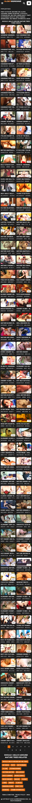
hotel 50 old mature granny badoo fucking (23, 424)
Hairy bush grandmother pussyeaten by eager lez (23, 78)
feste (13, 765)
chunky (24, 779)
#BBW (18, 109)
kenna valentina (13, 13)
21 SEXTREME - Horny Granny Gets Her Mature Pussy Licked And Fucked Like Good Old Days (23, 452)
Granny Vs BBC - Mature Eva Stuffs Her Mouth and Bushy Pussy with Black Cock (23, 596)
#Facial (10, 512)
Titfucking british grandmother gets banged (23, 93)
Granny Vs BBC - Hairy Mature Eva (8, 380)
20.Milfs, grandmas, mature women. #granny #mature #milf (8, 366)
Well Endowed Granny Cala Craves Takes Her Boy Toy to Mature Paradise (23, 323)
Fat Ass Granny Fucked (23, 726)
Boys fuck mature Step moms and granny (23, 467)
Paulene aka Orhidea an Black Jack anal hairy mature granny (23, 265)
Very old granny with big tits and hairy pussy (8, 726)
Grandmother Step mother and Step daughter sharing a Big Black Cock (8, 93)
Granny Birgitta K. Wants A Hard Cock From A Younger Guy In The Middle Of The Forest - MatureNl (8, 740)
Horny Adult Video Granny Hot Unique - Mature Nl (8, 510)
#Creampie (27, 685)
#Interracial (26, 599)
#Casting (12, 267)
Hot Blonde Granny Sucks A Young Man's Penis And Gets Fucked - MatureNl (8, 697)
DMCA (28, 795)
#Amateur (20, 51)
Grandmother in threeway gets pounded (8, 64)
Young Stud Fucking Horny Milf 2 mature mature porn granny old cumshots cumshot (23, 193)
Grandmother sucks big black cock (8, 78)
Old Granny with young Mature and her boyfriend (8, 553)
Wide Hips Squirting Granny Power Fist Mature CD (8, 424)
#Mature (15, 253)
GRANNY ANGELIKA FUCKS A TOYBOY (23, 740)
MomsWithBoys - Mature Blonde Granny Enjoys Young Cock (23, 582)
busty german (7, 775)
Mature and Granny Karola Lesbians (23, 236)
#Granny (27, 37)
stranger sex (5, 15)
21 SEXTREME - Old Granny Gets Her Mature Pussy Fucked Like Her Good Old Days (8, 409)
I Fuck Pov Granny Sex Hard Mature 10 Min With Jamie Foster (8, 582)
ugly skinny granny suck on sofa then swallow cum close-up (8, 668)
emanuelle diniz (8, 786)
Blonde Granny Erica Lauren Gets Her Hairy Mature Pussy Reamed (8, 294)
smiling (17, 779)
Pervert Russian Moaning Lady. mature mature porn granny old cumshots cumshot (23, 208)
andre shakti (21, 15)
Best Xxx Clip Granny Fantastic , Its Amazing (8, 654)
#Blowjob (11, 51)
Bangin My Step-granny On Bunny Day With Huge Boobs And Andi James (23, 683)
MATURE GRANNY (22, 352)
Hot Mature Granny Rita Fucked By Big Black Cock (8, 467)
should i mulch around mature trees (15, 761)
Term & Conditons (8, 795)
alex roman (5, 17)
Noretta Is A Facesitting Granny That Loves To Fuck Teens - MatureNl (23, 668)
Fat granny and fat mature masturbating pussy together (8, 539)
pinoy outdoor (6, 12)
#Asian (3, 37)
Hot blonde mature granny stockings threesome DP (23, 409)
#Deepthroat (13, 411)
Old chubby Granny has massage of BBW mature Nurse (23, 280)
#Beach (27, 138)
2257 (16, 796)
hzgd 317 (12, 17)
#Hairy (10, 325)
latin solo (23, 13)
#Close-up (20, 80)
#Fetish (26, 714)
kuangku (6, 790)
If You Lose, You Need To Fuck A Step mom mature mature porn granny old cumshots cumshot (23, 150)
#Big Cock (4, 80)
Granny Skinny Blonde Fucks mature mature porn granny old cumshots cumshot (8, 121)
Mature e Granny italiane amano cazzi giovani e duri (8, 265)
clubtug (19, 782)
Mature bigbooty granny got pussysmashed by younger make (8, 395)
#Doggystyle (13, 699)
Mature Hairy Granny (8, 251)
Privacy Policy (20, 795)
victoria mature (8, 772)
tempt (29, 15)
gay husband (21, 765)
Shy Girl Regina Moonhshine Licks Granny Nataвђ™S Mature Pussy (23, 553)
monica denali (19, 775)
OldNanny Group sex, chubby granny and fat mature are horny (23, 438)
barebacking (5, 18)
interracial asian (24, 18)
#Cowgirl (12, 743)
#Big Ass (14, 167)
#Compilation (6, 599)
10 (20, 750)
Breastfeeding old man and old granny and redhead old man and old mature (8, 308)
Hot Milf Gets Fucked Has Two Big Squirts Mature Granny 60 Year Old (23, 380)
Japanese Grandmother (8, 35)
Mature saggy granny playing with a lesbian (23, 222)
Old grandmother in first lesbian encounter (23, 35)
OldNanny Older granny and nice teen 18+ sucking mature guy (8, 438)
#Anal (11, 152)
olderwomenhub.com (20, 799)
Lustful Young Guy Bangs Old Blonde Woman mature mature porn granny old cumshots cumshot (8, 222)
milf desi (13, 15)
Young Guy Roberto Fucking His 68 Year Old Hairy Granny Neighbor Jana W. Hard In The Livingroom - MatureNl (23, 625)
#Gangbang (26, 253)
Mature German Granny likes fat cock (23, 510)
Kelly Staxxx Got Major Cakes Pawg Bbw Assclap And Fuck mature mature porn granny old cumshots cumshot (8, 165)
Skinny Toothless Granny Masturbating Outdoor (23, 712)
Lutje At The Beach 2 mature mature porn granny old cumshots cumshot (23, 136)
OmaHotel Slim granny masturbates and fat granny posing (23, 524)
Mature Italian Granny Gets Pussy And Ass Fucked (8, 625)
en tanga (6, 765)
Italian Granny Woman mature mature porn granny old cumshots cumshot (8, 136)
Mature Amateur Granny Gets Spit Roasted (23, 251)
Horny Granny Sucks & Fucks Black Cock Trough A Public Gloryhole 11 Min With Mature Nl (8, 352)
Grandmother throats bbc (8, 107)
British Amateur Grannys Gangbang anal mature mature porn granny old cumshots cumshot (8, 150)
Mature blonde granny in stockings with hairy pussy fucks (8, 323)
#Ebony (3, 311)
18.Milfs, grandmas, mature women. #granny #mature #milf (23, 165)
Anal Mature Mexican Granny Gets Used (23, 395)
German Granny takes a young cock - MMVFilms (23, 654)
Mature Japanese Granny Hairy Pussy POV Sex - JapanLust (8, 236)
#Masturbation (15, 541)
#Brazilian (20, 66)
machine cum (16, 12)
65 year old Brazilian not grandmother (23, 64)
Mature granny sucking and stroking (23, 481)
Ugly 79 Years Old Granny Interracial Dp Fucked (8, 640)
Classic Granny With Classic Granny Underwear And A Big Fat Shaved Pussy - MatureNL (8, 496)
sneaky (11, 782)
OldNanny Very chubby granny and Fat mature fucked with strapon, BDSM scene (8, 524)
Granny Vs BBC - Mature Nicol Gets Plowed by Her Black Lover (23, 568)
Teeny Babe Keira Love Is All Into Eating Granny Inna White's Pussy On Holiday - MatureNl (8, 712)
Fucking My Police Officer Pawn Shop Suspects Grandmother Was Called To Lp (23, 49)
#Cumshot (25, 109)
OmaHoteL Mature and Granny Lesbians (8, 568)
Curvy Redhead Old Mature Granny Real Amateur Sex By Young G (8, 452)
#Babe (3, 181)
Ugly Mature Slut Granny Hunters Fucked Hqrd (23, 496)
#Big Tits (10, 37)
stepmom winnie (15, 768)
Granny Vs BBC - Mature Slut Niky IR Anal (23, 308)
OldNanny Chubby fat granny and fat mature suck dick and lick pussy (8, 611)
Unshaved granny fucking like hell (8, 683)
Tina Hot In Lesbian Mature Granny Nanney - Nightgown (8, 280)
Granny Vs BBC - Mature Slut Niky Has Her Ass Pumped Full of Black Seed (23, 611)
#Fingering (11, 483)
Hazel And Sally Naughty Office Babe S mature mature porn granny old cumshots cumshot (8, 179)
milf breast (14, 18)
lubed (4, 782)
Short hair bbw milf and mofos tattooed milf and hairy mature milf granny (23, 337)
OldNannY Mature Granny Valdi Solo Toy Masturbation (8, 481)
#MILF (26, 555)
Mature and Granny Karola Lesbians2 (8, 337)
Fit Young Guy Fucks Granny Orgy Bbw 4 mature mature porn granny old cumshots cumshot (23, 107)
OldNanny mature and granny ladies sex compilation (8, 596)
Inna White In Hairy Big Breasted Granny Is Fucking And (23, 640)
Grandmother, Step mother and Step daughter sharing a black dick (8, 49)
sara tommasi (20, 17)
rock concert (7, 779)
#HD (25, 239)
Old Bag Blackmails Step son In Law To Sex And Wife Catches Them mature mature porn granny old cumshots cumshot (8, 208)
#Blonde (12, 95)
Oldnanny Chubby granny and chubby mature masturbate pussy (23, 539)
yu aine (5, 768)
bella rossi (20, 772)
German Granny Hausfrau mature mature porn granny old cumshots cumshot (23, 121)
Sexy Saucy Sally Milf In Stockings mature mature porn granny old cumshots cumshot (8, 193)
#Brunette (11, 282)
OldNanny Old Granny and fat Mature (23, 366)
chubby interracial (17, 790)
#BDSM (3, 527)
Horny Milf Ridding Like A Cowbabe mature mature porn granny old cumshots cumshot (23, 179)
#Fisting (9, 426)
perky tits (19, 786)
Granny (19, 697)
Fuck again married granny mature (23, 294)
